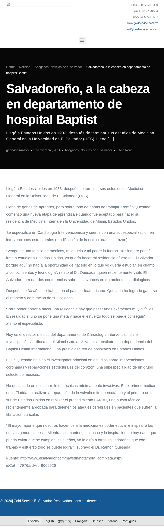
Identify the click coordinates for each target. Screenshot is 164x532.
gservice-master (17, 150)
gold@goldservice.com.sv (142, 29)
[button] (82, 40)
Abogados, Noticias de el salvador (88, 150)
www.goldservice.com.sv (142, 23)
